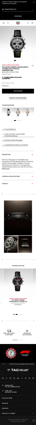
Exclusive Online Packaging (13, 140)
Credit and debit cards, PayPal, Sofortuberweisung (14, 135)
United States (9, 9)
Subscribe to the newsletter (12, 386)
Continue (24, 16)
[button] (28, 23)
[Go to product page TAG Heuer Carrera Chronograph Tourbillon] (18, 283)
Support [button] (5, 408)
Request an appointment (18, 98)
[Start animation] (14, 314)
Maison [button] (5, 403)
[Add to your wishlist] (32, 65)
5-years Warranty (10, 129)
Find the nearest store (11, 391)
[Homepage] (18, 23)
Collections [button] (7, 398)
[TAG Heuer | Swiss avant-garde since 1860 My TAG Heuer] (18, 370)
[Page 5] (23, 314)
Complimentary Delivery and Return (16, 145)
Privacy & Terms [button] (8, 413)
